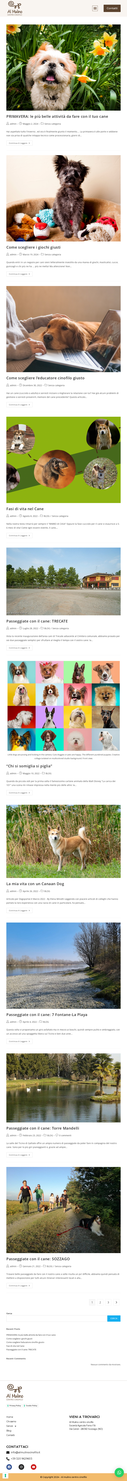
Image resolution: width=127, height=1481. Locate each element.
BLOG (47, 516)
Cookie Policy (31, 1406)
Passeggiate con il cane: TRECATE (37, 621)
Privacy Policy (15, 1406)
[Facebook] (9, 1467)
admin (13, 123)
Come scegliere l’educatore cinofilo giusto (45, 377)
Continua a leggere (21, 142)
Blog (8, 1430)
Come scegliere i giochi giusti (33, 247)
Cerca (9, 1313)
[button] (95, 8)
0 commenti (65, 1135)
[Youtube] (33, 1467)
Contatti (10, 1435)
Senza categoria (52, 123)
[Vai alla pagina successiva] (116, 1302)
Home (9, 1417)
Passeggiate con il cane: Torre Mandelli (42, 1128)
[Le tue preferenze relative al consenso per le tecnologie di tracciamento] (5, 1476)
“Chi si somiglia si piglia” (29, 765)
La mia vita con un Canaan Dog (35, 883)
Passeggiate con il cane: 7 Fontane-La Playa (47, 1014)
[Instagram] (21, 1467)
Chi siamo (11, 1421)
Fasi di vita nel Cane (25, 508)
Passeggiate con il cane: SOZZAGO (38, 1258)
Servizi (9, 1426)
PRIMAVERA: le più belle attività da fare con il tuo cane (57, 116)
